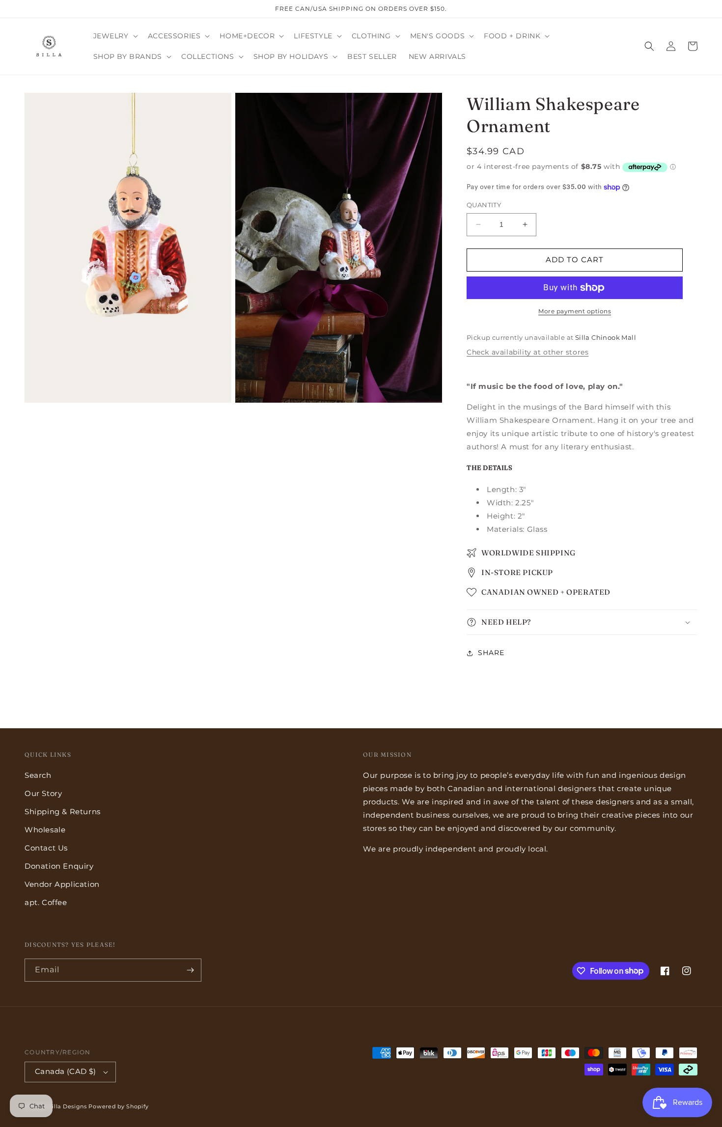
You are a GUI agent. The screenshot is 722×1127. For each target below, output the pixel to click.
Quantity (484, 205)
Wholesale (45, 829)
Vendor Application (62, 884)
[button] (114, 36)
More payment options (574, 311)
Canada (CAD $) (65, 1071)
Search (38, 775)
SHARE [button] (491, 652)
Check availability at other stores (527, 352)
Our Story (43, 793)
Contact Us (46, 847)
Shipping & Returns (63, 811)
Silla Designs (68, 1106)
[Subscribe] (190, 970)
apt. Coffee (46, 902)
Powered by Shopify (118, 1106)
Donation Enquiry (59, 866)
